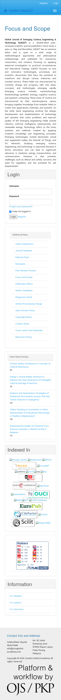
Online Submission (24, 244)
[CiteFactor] (25, 515)
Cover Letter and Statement (29, 331)
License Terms (22, 324)
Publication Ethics (24, 284)
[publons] (20, 472)
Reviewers (20, 264)
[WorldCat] (43, 486)
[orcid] (30, 472)
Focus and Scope (23, 277)
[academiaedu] (18, 495)
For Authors (15, 603)
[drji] (43, 472)
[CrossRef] (43, 466)
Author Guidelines (24, 291)
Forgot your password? (21, 207)
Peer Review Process (25, 271)
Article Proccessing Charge (28, 304)
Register (44, 3)
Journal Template (23, 251)
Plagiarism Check (23, 297)
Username (14, 186)
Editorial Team (22, 257)
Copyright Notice (23, 317)
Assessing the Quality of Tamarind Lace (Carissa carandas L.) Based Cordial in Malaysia (29, 429)
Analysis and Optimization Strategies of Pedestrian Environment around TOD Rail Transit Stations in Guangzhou (29, 396)
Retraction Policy (23, 337)
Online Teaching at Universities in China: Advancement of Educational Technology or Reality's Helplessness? (29, 413)
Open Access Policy (25, 311)
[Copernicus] (24, 486)
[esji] (37, 472)
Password (14, 196)
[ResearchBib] (43, 523)
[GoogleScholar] (18, 460)
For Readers (16, 596)
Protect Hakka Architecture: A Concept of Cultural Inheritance (30, 365)
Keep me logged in (22, 211)
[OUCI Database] (38, 495)
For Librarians (16, 609)
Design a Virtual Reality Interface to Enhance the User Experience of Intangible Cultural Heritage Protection (30, 380)
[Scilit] (23, 523)
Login (55, 3)
